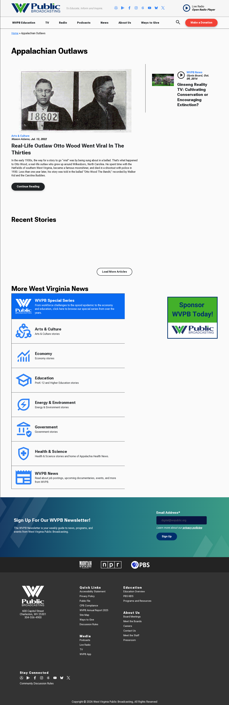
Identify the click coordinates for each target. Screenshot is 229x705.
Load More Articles (114, 271)
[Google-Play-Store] (122, 8)
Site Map (84, 615)
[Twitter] (163, 8)
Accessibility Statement (92, 591)
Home (14, 33)
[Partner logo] (85, 564)
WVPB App (85, 654)
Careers (127, 626)
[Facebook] (129, 8)
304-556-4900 (33, 617)
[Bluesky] (156, 8)
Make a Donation (201, 22)
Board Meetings (132, 616)
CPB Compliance (89, 605)
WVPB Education (23, 22)
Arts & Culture (20, 135)
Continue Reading (28, 186)
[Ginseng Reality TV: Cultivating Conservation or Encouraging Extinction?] (163, 80)
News (104, 22)
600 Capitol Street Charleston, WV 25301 (33, 612)
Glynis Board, (195, 75)
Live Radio (85, 644)
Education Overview (134, 591)
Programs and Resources (137, 601)
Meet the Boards (132, 621)
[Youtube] (149, 8)
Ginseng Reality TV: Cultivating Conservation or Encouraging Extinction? (192, 94)
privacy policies (192, 527)
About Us (125, 22)
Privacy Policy (87, 596)
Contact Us (129, 630)
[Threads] (143, 8)
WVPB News (194, 72)
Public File (85, 601)
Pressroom (129, 640)
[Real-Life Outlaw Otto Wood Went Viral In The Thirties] (75, 101)
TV (47, 22)
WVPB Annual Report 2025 (94, 610)
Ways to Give (150, 22)
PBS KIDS (128, 596)
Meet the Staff (131, 635)
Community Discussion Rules (37, 683)
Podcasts (84, 22)
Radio (63, 22)
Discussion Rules (89, 624)
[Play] (181, 75)
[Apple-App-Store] (116, 8)
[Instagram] (136, 8)
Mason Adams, (21, 139)
